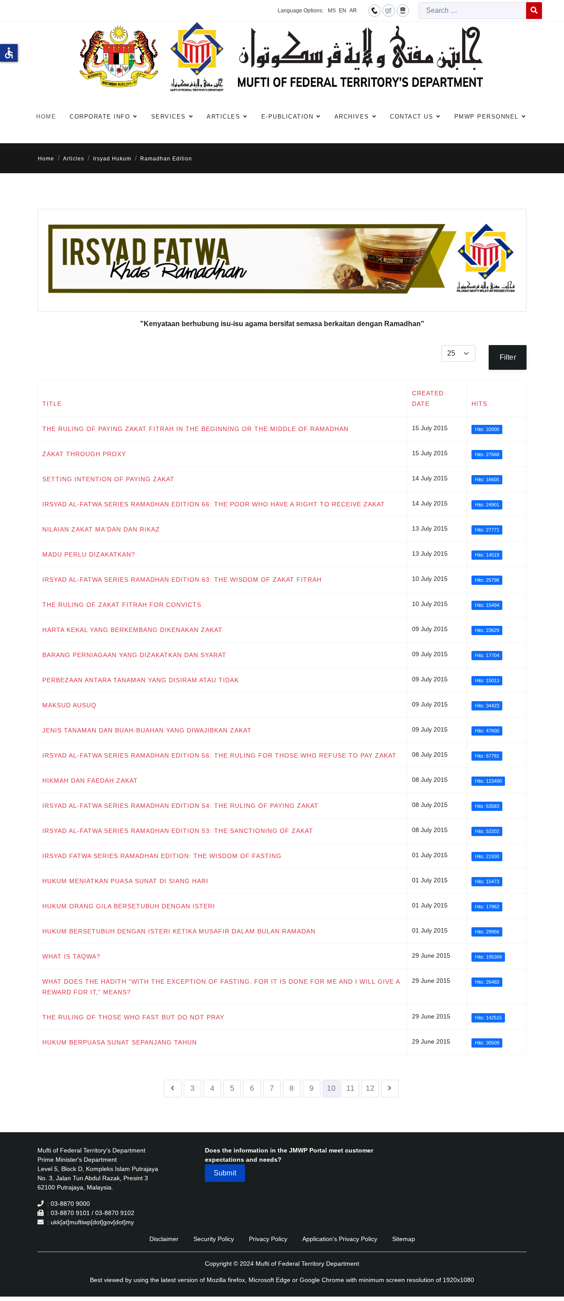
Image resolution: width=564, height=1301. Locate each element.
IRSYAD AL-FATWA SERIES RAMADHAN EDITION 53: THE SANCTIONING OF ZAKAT (177, 830)
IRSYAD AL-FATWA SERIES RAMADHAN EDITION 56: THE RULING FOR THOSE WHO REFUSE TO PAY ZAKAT (219, 755)
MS (332, 10)
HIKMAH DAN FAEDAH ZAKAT (90, 780)
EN (342, 10)
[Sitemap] (403, 10)
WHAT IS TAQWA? (71, 956)
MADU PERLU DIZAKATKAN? (88, 554)
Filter (508, 357)
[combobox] (473, 10)
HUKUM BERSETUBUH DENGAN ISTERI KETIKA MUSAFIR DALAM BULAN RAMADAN (178, 931)
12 (370, 1088)
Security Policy (213, 1238)
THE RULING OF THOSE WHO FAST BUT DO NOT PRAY (133, 1017)
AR (353, 10)
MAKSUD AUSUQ (69, 705)
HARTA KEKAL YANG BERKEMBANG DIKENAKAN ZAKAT (132, 629)
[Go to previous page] (173, 1088)
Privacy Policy (268, 1238)
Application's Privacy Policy (339, 1238)
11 (350, 1088)
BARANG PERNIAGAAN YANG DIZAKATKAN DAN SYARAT (134, 654)
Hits (479, 403)
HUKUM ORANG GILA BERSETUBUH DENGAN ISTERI (128, 906)
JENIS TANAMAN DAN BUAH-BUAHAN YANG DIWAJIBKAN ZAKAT (147, 730)
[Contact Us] (374, 10)
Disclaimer (163, 1238)
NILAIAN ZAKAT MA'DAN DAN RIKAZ (101, 529)
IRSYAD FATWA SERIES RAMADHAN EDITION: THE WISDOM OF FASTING (162, 855)
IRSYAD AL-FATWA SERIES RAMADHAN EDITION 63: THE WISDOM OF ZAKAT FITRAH (182, 579)
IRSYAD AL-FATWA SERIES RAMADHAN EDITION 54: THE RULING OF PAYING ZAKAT (180, 805)
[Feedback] (389, 10)
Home (46, 116)
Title (52, 403)
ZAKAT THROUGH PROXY (84, 453)
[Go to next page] (390, 1088)
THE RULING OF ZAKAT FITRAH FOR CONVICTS (121, 604)
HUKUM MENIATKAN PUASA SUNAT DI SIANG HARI (125, 881)
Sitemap (403, 1238)
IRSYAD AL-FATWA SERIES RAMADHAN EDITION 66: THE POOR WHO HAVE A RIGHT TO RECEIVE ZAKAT (213, 504)
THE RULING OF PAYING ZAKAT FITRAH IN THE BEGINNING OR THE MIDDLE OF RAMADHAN (195, 428)
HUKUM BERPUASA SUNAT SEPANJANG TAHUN (119, 1042)
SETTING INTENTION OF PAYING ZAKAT (108, 479)
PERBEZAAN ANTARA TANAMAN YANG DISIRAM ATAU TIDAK (140, 680)
